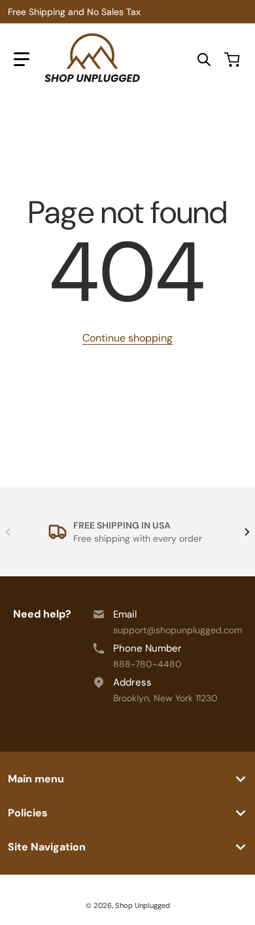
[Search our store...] (204, 59)
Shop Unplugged (142, 905)
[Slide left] (8, 531)
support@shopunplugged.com (177, 630)
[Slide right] (247, 531)
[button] (21, 59)
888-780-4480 (147, 664)
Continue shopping (127, 338)
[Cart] (233, 59)
